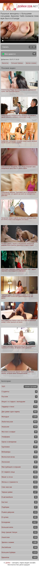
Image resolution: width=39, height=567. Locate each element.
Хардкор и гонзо (19, 407)
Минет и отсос (19, 477)
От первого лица (19, 472)
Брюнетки (5, 63)
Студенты (19, 392)
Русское (19, 397)
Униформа (19, 437)
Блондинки (19, 522)
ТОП (19, 386)
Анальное (19, 427)
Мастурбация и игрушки (19, 467)
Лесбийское (19, 547)
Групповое (19, 447)
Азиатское (19, 537)
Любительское (19, 422)
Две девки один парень (19, 412)
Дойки (8, 563)
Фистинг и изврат (19, 432)
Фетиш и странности (19, 482)
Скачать (18, 47)
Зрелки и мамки (31, 63)
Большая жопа (19, 527)
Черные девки (19, 492)
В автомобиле (19, 497)
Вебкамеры (19, 452)
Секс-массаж (19, 487)
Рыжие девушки (19, 512)
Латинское (19, 462)
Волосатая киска (19, 457)
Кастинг (19, 502)
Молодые (19, 417)
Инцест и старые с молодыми (19, 402)
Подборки (19, 507)
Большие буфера (17, 63)
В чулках (19, 517)
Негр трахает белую (19, 532)
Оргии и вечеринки (19, 442)
